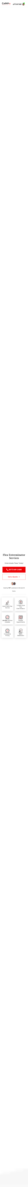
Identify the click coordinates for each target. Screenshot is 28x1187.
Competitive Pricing (7, 634)
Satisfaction (20, 634)
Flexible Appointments (20, 621)
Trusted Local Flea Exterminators (20, 607)
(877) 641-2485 (17, 4)
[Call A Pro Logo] (6, 4)
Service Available (7, 621)
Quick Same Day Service (7, 607)
